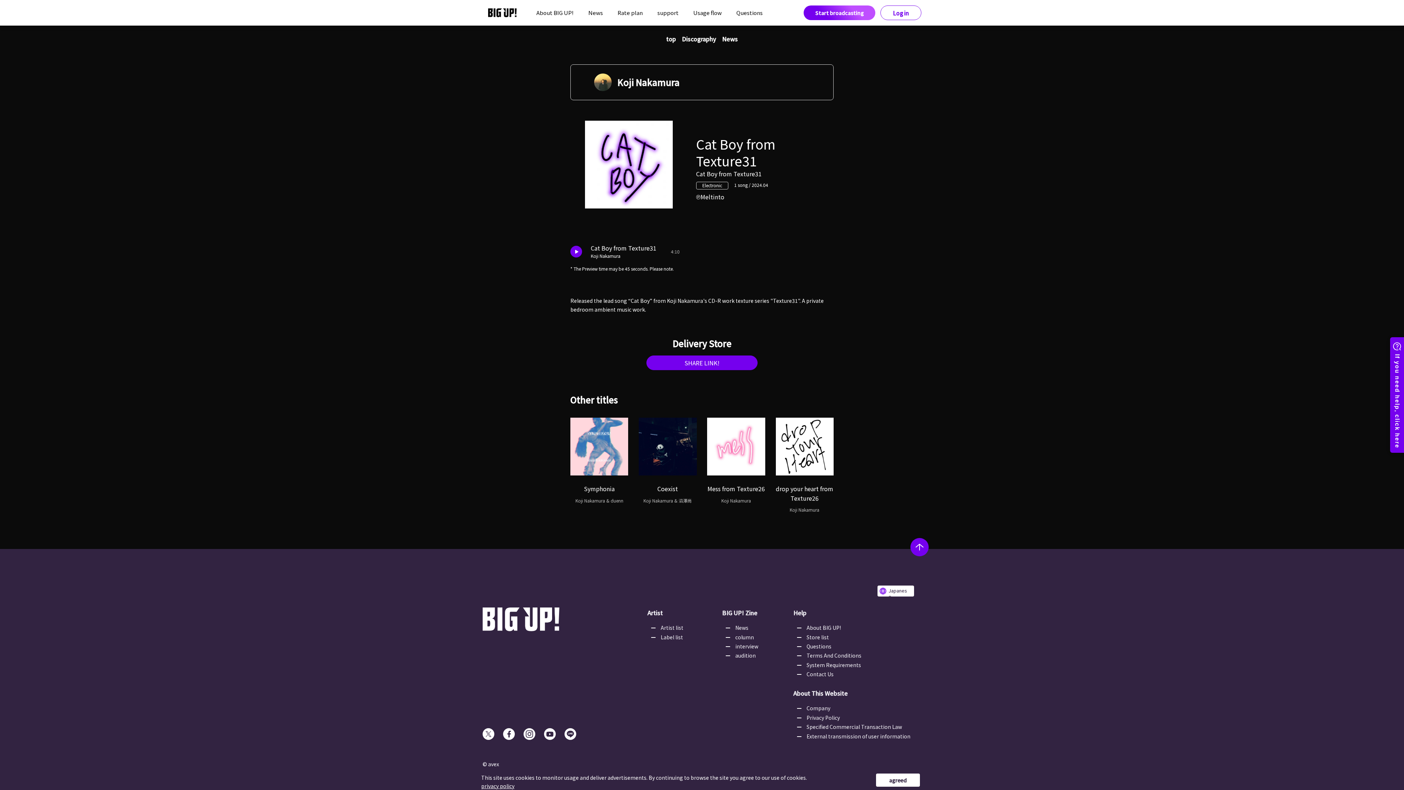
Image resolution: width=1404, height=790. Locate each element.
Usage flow (707, 12)
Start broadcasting (839, 12)
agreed (898, 780)
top (671, 38)
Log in (901, 13)
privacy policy (497, 786)
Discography (699, 38)
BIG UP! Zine (740, 613)
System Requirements (834, 665)
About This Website (820, 693)
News (595, 12)
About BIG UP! (555, 12)
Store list (818, 637)
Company (818, 708)
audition (745, 655)
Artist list (672, 627)
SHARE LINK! (702, 362)
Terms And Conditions (834, 655)
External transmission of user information (858, 736)
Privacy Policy (823, 717)
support (668, 12)
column (744, 637)
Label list (672, 637)
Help (800, 613)
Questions (749, 12)
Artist (655, 613)
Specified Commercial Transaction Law (854, 726)
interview (746, 646)
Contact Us (820, 674)
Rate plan (630, 12)
